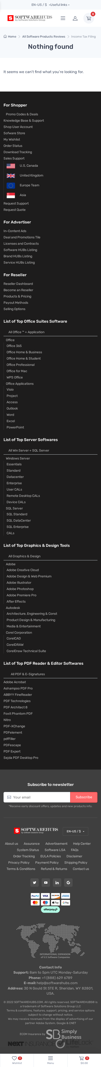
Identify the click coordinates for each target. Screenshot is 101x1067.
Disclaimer (74, 856)
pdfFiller (10, 739)
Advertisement (56, 844)
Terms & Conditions (21, 869)
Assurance (32, 844)
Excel (11, 421)
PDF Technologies (17, 701)
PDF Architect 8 (15, 707)
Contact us (81, 869)
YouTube (46, 882)
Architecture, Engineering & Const (32, 614)
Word (10, 415)
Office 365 (14, 346)
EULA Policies (50, 856)
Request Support (16, 203)
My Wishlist (12, 139)
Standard (13, 471)
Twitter (34, 882)
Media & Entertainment (24, 626)
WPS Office (15, 377)
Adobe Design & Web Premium (29, 576)
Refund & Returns (54, 869)
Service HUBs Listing (19, 263)
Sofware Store (14, 133)
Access (12, 402)
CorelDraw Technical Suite (26, 651)
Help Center (82, 844)
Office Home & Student (24, 358)
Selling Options (14, 309)
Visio (10, 390)
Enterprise (14, 483)
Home (12, 36)
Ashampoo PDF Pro (18, 688)
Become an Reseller (18, 290)
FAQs (74, 850)
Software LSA (55, 850)
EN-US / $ (39, 5)
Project (12, 396)
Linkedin (57, 882)
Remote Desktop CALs (23, 496)
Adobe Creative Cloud (23, 570)
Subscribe (84, 797)
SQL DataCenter (19, 521)
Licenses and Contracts (21, 244)
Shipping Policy (75, 863)
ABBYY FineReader (18, 695)
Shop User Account (18, 127)
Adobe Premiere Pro (21, 595)
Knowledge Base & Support (24, 121)
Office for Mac (17, 371)
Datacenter (15, 477)
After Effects (16, 602)
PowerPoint (15, 427)
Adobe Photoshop (20, 589)
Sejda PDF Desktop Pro (21, 758)
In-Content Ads (15, 231)
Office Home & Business (24, 352)
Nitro (7, 720)
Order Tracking (24, 856)
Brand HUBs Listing (18, 256)
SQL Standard (17, 514)
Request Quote (15, 210)
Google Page (68, 882)
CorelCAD (14, 638)
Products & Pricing (17, 296)
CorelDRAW (15, 645)
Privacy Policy (19, 863)
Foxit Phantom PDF (18, 714)
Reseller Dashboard (18, 284)
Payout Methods (16, 303)
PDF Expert (12, 751)
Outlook (12, 408)
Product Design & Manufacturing (31, 620)
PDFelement (13, 733)
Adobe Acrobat (15, 682)
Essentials (14, 464)
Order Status (13, 146)
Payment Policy (47, 863)
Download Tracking (18, 152)
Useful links (58, 5)
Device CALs (16, 502)
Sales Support (14, 158)
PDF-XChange (14, 726)
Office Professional (21, 365)
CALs (10, 533)
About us (11, 844)
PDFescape (12, 745)
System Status (28, 850)
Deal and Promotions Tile (22, 237)
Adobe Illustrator (19, 583)
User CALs (14, 489)
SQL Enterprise (18, 527)
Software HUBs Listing (20, 250)
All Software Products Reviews (43, 36)
